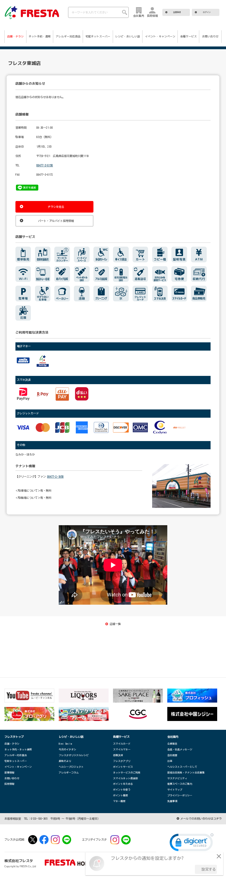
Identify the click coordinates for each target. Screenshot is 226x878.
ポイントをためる (123, 784)
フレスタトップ (14, 737)
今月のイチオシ (67, 749)
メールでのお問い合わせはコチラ (201, 818)
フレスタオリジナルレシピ (73, 755)
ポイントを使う (121, 789)
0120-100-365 (39, 818)
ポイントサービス (123, 767)
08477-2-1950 (55, 476)
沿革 (169, 761)
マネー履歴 (119, 801)
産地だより (65, 761)
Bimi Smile (65, 743)
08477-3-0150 (44, 165)
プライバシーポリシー (179, 795)
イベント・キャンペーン (160, 36)
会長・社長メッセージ (179, 749)
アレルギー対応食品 (68, 36)
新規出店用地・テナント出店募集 (186, 772)
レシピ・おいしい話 (127, 36)
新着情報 (9, 772)
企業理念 (172, 743)
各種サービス (188, 36)
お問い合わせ (210, 36)
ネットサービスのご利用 (126, 772)
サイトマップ (174, 789)
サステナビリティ (177, 778)
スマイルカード (121, 743)
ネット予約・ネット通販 (18, 749)
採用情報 (9, 784)
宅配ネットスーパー (97, 36)
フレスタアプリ (121, 761)
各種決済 (118, 755)
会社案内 (172, 737)
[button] (192, 843)
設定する (208, 869)
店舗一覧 (115, 624)
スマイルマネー (121, 749)
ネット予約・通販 (40, 36)
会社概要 (172, 755)
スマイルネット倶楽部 (125, 778)
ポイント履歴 (120, 795)
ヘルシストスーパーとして (182, 767)
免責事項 (172, 801)
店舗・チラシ (15, 36)
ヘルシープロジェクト (71, 767)
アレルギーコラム (69, 772)
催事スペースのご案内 (179, 784)
